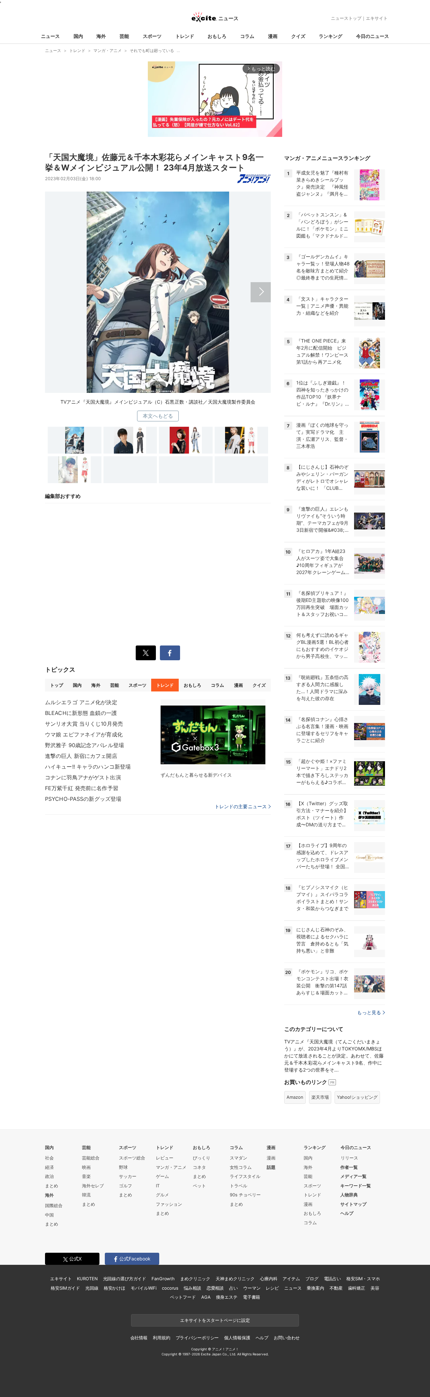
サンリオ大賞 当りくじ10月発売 (84, 723)
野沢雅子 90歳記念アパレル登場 (84, 745)
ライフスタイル (245, 1176)
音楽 (86, 1176)
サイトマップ (353, 1204)
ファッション (169, 1204)
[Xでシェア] (146, 652)
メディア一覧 (353, 1176)
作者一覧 (349, 1167)
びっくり (201, 1157)
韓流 (86, 1194)
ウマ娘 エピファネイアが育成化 (84, 734)
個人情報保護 (237, 1337)
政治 (49, 1176)
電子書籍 (251, 1297)
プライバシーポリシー (197, 1337)
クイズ (298, 36)
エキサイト (377, 18)
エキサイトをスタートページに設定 (215, 1320)
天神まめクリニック (235, 1278)
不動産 (336, 1288)
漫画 (272, 36)
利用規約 (161, 1337)
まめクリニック (195, 1278)
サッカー (127, 1176)
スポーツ (152, 36)
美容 (375, 1288)
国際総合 (53, 1205)
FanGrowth (163, 1278)
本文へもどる (158, 416)
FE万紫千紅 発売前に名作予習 (81, 788)
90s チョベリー (245, 1194)
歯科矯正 (356, 1288)
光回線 (91, 1288)
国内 (78, 36)
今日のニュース (372, 36)
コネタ (199, 1167)
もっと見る (369, 1012)
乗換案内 (315, 1288)
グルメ (162, 1194)
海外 (101, 36)
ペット (199, 1185)
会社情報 (138, 1337)
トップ (56, 685)
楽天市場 (320, 1097)
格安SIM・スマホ (363, 1278)
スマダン (238, 1157)
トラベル (238, 1185)
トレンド (184, 36)
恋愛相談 (215, 1288)
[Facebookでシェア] (170, 652)
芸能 (124, 36)
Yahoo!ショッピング (357, 1097)
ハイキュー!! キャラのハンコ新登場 (88, 766)
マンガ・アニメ (171, 1167)
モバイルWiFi (144, 1288)
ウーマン (251, 1288)
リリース (349, 1157)
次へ (158, 288)
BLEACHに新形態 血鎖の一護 (81, 713)
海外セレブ (93, 1185)
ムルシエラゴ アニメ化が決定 (81, 702)
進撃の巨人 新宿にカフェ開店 (81, 756)
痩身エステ (227, 1297)
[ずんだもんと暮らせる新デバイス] (213, 735)
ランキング (330, 36)
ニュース (50, 36)
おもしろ (217, 36)
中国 (49, 1215)
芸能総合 (90, 1157)
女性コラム (241, 1167)
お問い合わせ (287, 1337)
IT (158, 1185)
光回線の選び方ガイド (124, 1278)
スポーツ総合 (132, 1157)
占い (233, 1288)
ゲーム (162, 1176)
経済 (49, 1167)
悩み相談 (192, 1288)
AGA (206, 1297)
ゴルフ (125, 1185)
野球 (123, 1167)
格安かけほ (114, 1288)
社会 (49, 1157)
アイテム (291, 1278)
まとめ (51, 1185)
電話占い (332, 1278)
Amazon (295, 1097)
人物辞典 (349, 1194)
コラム (247, 36)
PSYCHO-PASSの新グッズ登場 (83, 798)
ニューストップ (346, 18)
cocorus (170, 1288)
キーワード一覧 (355, 1185)
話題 (271, 1167)
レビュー (164, 1157)
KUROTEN (87, 1278)
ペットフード (183, 1297)
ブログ (311, 1278)
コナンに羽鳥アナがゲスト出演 (83, 777)
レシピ (272, 1288)
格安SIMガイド (65, 1288)
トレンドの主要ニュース (241, 806)
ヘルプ (346, 1213)
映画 (86, 1167)
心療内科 (268, 1278)
